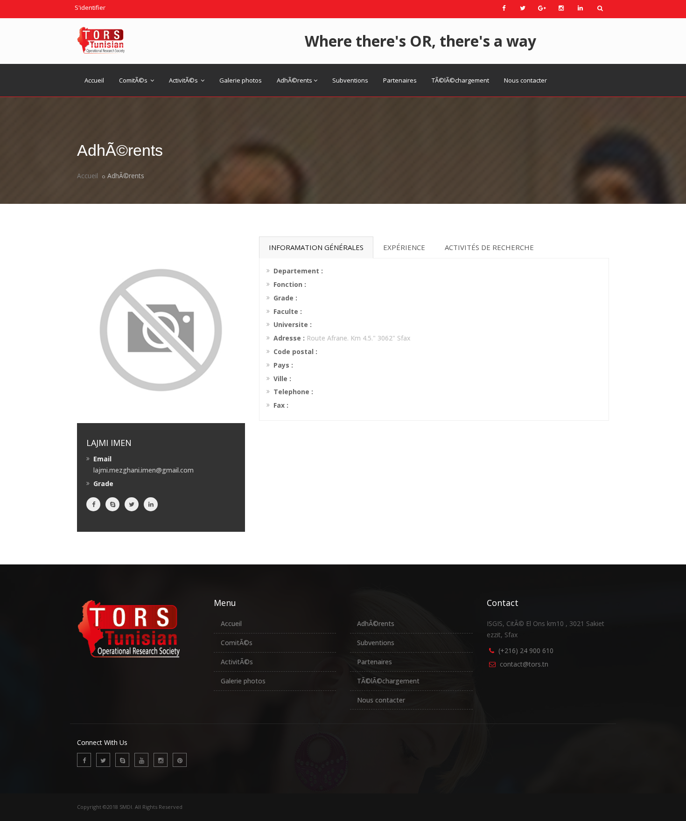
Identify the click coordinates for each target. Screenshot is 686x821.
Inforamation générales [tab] (316, 247)
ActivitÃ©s (184, 80)
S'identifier (90, 7)
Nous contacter (525, 80)
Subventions (350, 80)
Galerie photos (240, 80)
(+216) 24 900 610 (525, 650)
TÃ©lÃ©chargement (460, 80)
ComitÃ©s (134, 80)
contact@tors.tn (524, 664)
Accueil (94, 80)
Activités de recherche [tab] (489, 247)
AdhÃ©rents (294, 80)
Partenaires (400, 80)
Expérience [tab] (404, 247)
